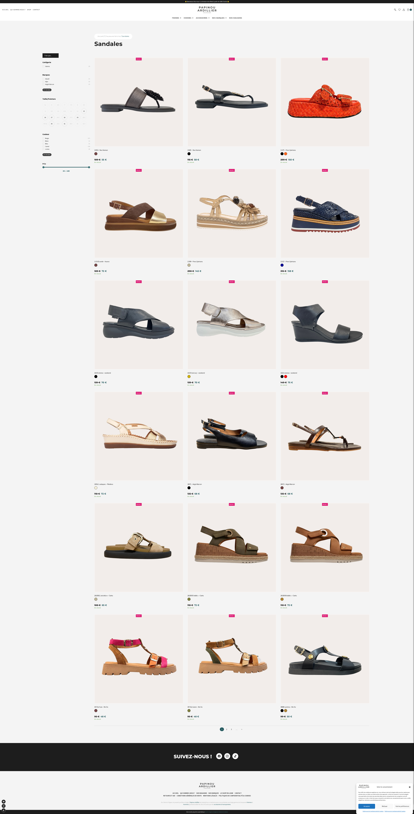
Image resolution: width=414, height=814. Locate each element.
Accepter (367, 806)
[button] (410, 787)
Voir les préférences (402, 806)
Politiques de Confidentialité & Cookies (373, 811)
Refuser (384, 806)
